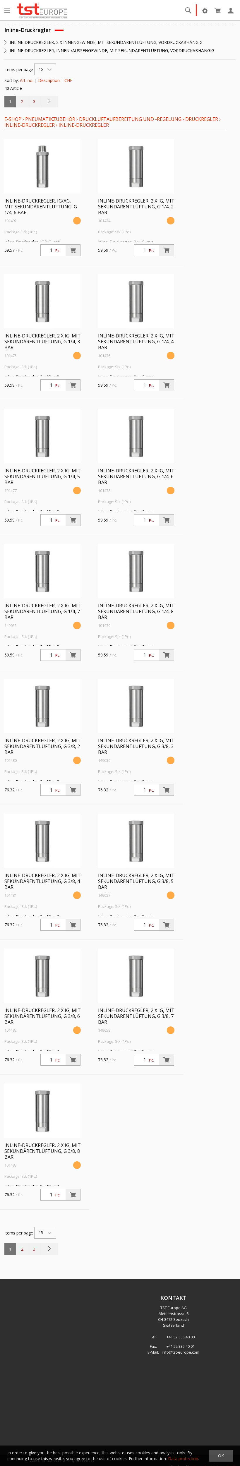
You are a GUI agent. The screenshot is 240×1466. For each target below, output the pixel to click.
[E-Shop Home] (42, 10)
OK (221, 1455)
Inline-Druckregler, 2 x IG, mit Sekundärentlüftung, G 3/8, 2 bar (42, 746)
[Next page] (49, 101)
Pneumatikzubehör (50, 119)
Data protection (183, 1458)
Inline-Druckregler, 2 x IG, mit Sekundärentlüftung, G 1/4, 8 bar (136, 611)
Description (49, 80)
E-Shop (12, 119)
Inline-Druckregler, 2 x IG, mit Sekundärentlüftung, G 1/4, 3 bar (42, 341)
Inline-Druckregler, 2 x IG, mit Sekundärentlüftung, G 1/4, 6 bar (136, 476)
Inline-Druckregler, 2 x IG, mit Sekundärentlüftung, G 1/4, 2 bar (136, 207)
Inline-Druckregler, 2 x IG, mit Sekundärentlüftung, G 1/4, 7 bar (42, 611)
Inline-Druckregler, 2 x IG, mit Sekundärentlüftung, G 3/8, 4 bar (42, 881)
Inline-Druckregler (29, 125)
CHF (68, 80)
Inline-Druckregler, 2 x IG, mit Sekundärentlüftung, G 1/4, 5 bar (42, 476)
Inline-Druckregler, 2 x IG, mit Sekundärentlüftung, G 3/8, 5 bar (136, 881)
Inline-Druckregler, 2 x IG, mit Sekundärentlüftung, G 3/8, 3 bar (136, 746)
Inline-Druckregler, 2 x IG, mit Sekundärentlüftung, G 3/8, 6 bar (42, 1016)
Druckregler (201, 119)
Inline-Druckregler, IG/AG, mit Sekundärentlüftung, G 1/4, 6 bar (40, 207)
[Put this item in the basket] (73, 250)
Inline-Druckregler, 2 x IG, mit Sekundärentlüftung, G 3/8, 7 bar (136, 1016)
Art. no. (26, 80)
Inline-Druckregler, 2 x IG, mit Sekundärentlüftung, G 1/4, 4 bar (136, 341)
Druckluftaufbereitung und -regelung (130, 119)
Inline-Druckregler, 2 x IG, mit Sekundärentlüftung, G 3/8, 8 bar (42, 1151)
